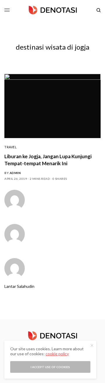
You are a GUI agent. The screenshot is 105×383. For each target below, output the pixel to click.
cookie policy (57, 353)
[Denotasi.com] (53, 10)
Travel (10, 147)
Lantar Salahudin (19, 286)
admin (15, 173)
